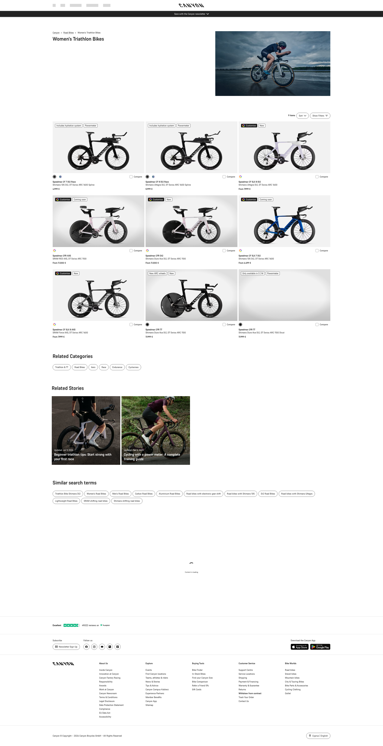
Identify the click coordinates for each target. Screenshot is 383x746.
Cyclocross (134, 367)
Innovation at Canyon (109, 673)
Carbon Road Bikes (144, 493)
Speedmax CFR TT (154, 329)
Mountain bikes (292, 677)
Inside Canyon (105, 670)
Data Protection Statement (111, 705)
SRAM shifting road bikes (96, 500)
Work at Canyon (106, 689)
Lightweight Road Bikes (66, 500)
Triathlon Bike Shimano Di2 (67, 493)
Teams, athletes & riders (157, 677)
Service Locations (247, 673)
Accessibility (105, 716)
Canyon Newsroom (108, 693)
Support (106, 5)
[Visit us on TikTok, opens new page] (118, 647)
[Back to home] (191, 5)
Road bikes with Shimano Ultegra (296, 493)
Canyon (56, 32)
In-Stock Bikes (199, 673)
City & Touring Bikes (294, 681)
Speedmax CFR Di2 (154, 255)
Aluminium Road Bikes (169, 493)
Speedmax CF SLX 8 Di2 (250, 181)
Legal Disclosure (106, 701)
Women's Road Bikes (96, 493)
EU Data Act (104, 712)
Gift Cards (196, 689)
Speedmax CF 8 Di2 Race (157, 181)
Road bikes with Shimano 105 (241, 493)
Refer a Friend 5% (200, 685)
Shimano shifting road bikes (127, 500)
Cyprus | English (320, 735)
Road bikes (290, 670)
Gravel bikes (290, 673)
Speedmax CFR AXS (62, 255)
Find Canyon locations (156, 673)
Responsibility (106, 681)
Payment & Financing (248, 681)
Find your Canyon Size (202, 677)
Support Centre (246, 670)
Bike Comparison (200, 681)
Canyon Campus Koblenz (157, 689)
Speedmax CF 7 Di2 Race (64, 181)
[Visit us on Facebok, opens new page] (86, 647)
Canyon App (151, 701)
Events (149, 670)
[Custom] (240, 177)
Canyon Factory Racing (109, 677)
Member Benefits (154, 697)
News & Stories (153, 681)
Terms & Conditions (108, 697)
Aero (93, 367)
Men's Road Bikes (120, 493)
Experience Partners (155, 693)
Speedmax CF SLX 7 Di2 (250, 255)
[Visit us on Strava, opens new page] (110, 647)
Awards (102, 685)
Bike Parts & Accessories (296, 685)
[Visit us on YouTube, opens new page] (102, 647)
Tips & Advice (152, 685)
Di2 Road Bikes (268, 493)
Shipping (243, 677)
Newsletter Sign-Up (67, 646)
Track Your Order (246, 697)
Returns (242, 689)
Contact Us (244, 701)
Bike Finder (197, 670)
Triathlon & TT (61, 367)
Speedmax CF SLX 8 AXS (64, 329)
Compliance (104, 708)
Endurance (117, 367)
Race (104, 367)
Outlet (288, 693)
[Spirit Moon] (60, 177)
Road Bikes (68, 32)
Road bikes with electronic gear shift (203, 493)
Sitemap (149, 705)
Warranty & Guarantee (249, 685)
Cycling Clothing (293, 689)
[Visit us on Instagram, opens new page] (94, 647)
